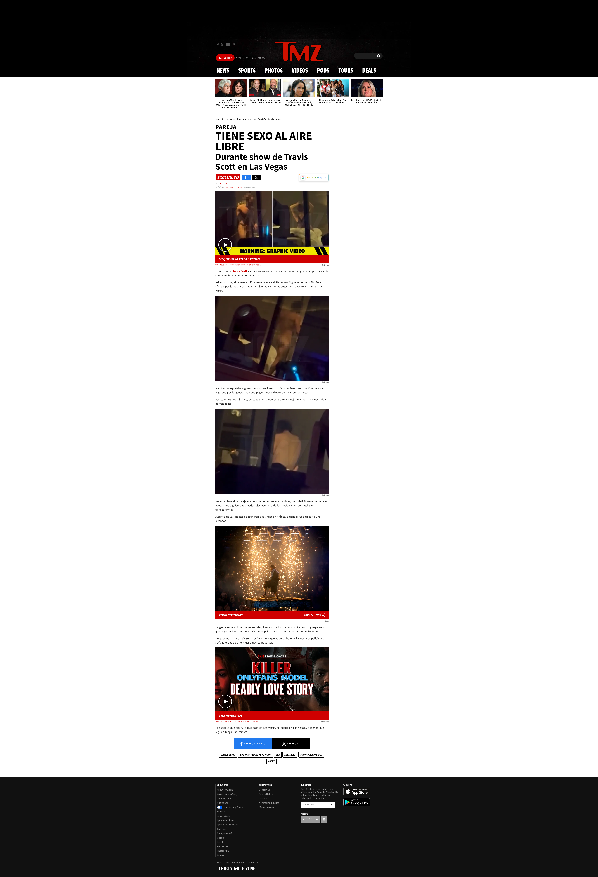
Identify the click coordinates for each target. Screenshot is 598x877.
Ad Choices (222, 803)
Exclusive (289, 754)
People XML (223, 846)
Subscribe (331, 805)
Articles (221, 811)
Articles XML (223, 816)
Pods (323, 71)
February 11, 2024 (233, 187)
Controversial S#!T (311, 754)
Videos (300, 71)
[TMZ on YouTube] (317, 819)
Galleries (221, 838)
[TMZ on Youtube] (228, 45)
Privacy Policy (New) (227, 794)
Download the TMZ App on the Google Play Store (356, 802)
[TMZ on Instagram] (234, 44)
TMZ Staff (223, 183)
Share (255, 743)
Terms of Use (224, 798)
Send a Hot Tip (266, 794)
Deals (369, 71)
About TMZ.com (225, 790)
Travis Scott (228, 754)
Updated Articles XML (228, 824)
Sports (247, 71)
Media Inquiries (266, 807)
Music (271, 761)
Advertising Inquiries (269, 803)
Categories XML (225, 833)
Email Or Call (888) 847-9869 (251, 58)
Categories (222, 829)
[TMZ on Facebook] (218, 45)
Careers (263, 798)
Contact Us (264, 790)
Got (225, 58)
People (220, 842)
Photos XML (223, 851)
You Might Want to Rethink (255, 754)
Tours (345, 71)
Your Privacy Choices (234, 807)
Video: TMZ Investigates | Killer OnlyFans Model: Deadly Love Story (238, 721)
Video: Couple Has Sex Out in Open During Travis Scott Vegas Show (238, 265)
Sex (278, 754)
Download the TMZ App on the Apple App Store (356, 791)
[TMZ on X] (223, 45)
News (223, 71)
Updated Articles (225, 820)
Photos (274, 71)
